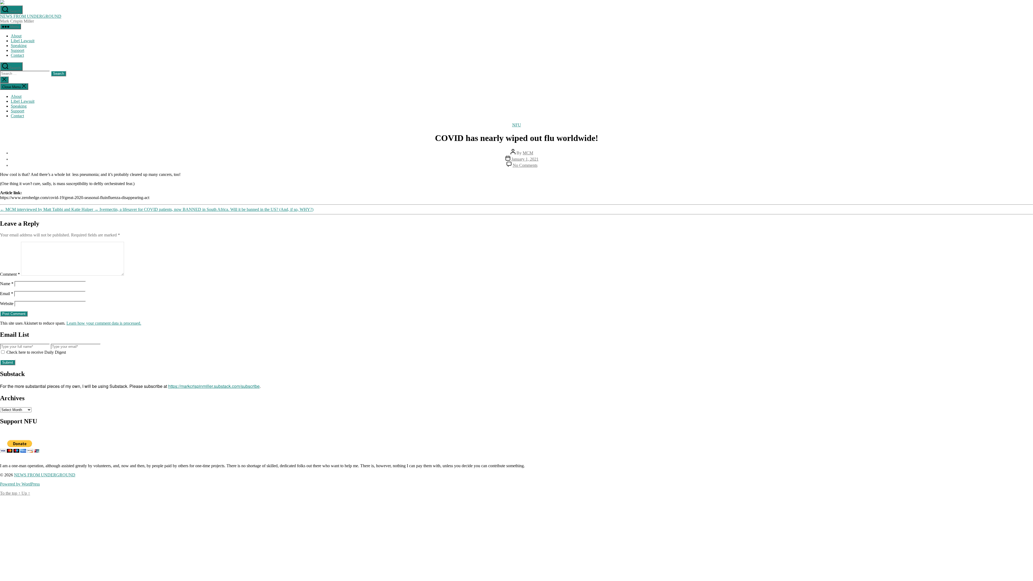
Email (6, 293)
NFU (516, 125)
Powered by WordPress (20, 484)
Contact (17, 55)
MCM (528, 153)
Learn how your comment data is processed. (103, 323)
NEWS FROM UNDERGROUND (30, 16)
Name (6, 283)
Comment (10, 274)
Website (6, 303)
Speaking (19, 45)
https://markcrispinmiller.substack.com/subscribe (214, 386)
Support (17, 50)
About (16, 36)
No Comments (525, 165)
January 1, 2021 (525, 159)
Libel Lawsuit (22, 40)
